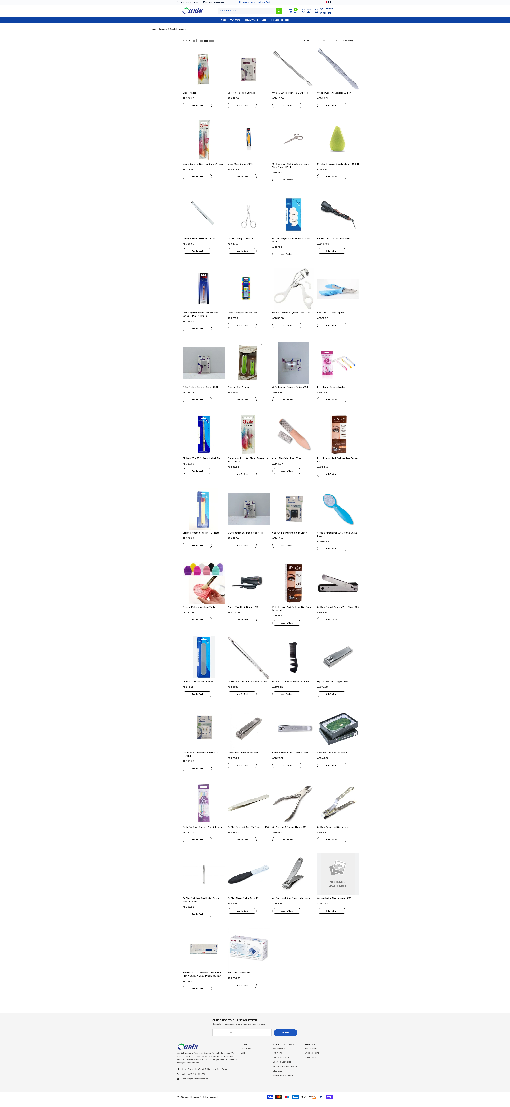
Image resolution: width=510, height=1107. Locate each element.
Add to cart (197, 105)
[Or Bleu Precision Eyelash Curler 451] (293, 289)
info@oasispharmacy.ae (214, 2)
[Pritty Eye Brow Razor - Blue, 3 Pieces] (204, 803)
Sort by (334, 41)
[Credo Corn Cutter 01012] (249, 140)
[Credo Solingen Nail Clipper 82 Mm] (293, 729)
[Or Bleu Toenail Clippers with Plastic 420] (338, 583)
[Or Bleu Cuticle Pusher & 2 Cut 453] (293, 69)
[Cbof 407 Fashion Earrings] (249, 69)
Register (329, 9)
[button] (194, 40)
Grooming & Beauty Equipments (172, 29)
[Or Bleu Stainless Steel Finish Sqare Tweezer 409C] (204, 874)
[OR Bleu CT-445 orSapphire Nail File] (204, 434)
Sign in (321, 9)
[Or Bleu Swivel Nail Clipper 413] (338, 803)
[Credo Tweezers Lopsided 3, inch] (338, 69)
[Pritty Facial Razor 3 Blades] (338, 363)
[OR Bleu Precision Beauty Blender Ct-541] (338, 140)
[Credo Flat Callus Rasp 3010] (293, 434)
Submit (285, 1032)
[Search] (250, 11)
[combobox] (247, 11)
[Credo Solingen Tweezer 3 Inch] (204, 214)
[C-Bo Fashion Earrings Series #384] (293, 363)
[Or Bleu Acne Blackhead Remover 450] (249, 657)
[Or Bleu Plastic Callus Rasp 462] (249, 874)
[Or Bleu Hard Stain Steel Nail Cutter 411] (293, 874)
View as (186, 41)
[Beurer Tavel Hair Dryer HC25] (249, 583)
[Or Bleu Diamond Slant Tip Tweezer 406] (249, 803)
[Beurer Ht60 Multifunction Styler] (338, 214)
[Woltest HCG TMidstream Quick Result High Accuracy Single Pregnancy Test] (204, 949)
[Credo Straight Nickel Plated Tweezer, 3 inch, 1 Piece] (249, 434)
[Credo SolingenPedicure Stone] (249, 289)
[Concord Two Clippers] (249, 363)
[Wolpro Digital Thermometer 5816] (338, 874)
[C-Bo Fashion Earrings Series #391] (204, 363)
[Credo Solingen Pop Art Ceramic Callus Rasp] (338, 509)
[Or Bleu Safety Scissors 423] (249, 214)
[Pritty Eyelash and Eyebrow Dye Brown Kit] (338, 434)
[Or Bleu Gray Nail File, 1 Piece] (204, 657)
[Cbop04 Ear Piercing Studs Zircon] (293, 509)
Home (153, 29)
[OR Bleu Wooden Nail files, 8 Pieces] (204, 509)
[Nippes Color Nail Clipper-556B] (338, 657)
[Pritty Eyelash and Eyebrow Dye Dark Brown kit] (293, 583)
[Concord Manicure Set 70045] (338, 729)
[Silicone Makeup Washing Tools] (204, 583)
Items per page (305, 41)
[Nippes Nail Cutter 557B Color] (249, 729)
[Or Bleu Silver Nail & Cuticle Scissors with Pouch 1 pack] (293, 140)
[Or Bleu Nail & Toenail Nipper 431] (293, 803)
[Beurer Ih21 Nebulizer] (249, 949)
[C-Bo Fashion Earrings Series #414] (249, 509)
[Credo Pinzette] (204, 69)
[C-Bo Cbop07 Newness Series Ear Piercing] (204, 729)
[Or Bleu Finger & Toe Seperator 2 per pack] (293, 214)
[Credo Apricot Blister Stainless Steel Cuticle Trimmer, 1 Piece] (204, 289)
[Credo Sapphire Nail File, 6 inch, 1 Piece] (204, 140)
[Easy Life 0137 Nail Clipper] (338, 289)
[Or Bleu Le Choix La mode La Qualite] (293, 657)
